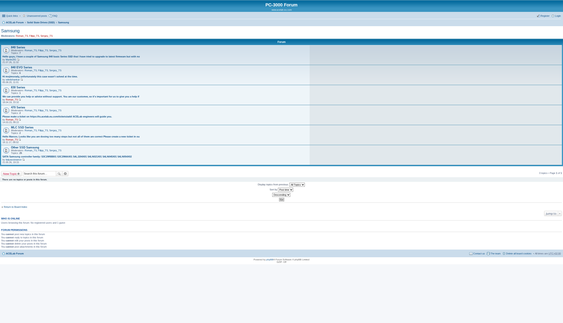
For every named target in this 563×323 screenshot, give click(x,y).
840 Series (18, 47)
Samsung (63, 22)
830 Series (18, 87)
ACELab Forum (15, 22)
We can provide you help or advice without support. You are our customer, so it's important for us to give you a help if (70, 96)
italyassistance (14, 159)
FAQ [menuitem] (55, 16)
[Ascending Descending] (281, 195)
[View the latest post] (18, 59)
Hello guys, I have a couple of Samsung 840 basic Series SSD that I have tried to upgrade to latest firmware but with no (71, 56)
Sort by (274, 189)
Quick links (12, 16)
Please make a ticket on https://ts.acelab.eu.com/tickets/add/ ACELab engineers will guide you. (57, 116)
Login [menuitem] (558, 16)
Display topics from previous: (273, 184)
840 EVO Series (21, 67)
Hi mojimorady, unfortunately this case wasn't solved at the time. (40, 76)
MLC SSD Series (22, 127)
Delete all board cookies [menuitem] (519, 253)
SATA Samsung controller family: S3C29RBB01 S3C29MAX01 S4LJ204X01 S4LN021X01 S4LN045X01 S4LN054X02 (67, 156)
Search (59, 173)
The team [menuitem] (495, 253)
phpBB (269, 259)
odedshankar (13, 79)
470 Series (18, 107)
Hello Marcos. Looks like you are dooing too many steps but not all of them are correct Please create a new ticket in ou (71, 136)
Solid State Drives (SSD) (41, 22)
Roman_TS (22, 36)
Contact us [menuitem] (479, 253)
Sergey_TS (46, 36)
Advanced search (65, 173)
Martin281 (11, 59)
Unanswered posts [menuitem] (37, 16)
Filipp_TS (34, 36)
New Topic (10, 174)
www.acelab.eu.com (282, 10)
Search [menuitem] (559, 23)
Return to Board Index (15, 207)
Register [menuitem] (545, 16)
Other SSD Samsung (25, 147)
